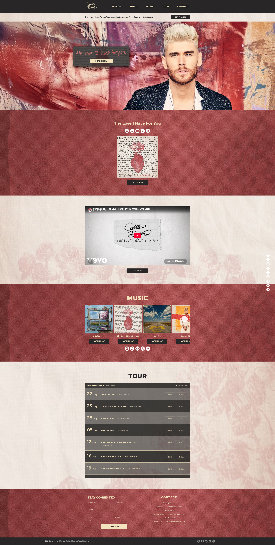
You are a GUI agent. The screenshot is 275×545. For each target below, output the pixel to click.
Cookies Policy (88, 541)
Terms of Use (77, 541)
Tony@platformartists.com (177, 514)
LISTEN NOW (99, 341)
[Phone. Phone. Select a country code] (91, 521)
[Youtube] (268, 264)
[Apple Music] (268, 281)
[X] (268, 272)
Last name (119, 502)
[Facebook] (268, 259)
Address (118, 517)
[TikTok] (268, 268)
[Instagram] (268, 255)
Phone (89, 517)
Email (90, 510)
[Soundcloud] (268, 289)
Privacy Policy (65, 541)
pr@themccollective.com (175, 522)
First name (92, 502)
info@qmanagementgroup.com (169, 507)
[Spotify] (268, 276)
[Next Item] (185, 319)
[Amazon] (268, 285)
